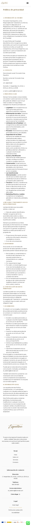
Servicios (15, 459)
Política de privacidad (15, 507)
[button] (27, 3)
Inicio (15, 454)
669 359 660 (15, 484)
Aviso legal (15, 505)
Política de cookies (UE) (16, 510)
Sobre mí (15, 457)
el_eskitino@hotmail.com (15, 490)
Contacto (15, 462)
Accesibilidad (15, 512)
